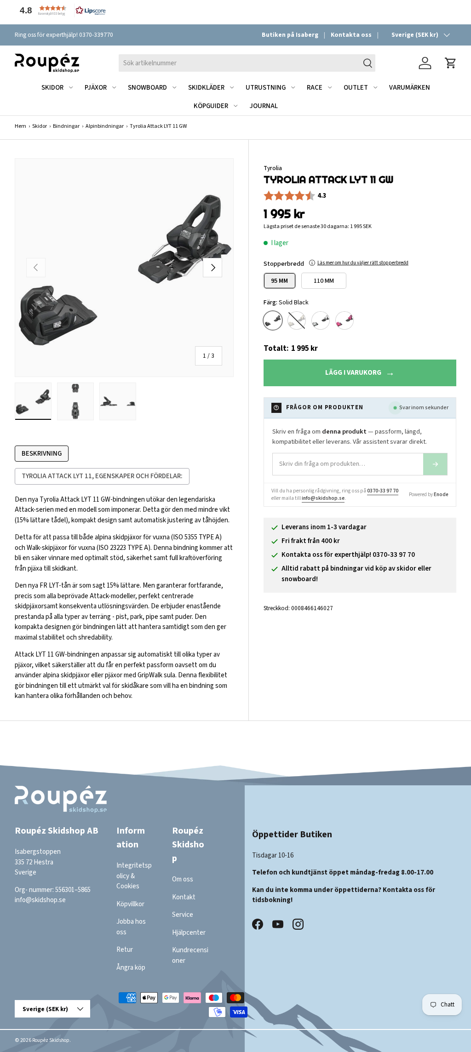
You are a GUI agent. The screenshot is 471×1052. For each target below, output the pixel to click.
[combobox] (247, 63)
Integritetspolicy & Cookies (134, 876)
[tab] (42, 454)
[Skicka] (435, 464)
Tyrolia (273, 168)
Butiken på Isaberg (290, 34)
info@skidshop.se (323, 498)
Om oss (182, 879)
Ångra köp (130, 967)
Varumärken (409, 87)
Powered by (428, 494)
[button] (61, 10)
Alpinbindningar (105, 126)
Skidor (39, 126)
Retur (124, 950)
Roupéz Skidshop (50, 1040)
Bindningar (66, 126)
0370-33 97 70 (382, 491)
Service (182, 915)
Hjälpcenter (189, 933)
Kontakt (183, 897)
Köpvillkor (130, 904)
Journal (263, 106)
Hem (20, 126)
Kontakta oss (351, 34)
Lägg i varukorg (353, 372)
